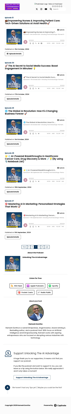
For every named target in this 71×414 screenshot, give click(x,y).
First (24, 247)
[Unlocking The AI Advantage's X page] (37, 9)
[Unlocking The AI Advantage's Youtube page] (45, 9)
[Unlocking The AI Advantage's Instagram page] (40, 9)
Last (46, 247)
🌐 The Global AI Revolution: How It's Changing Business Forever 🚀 (31, 112)
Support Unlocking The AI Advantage (32, 377)
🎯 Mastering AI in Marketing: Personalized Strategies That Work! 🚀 (35, 205)
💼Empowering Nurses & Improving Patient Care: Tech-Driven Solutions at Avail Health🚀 (32, 22)
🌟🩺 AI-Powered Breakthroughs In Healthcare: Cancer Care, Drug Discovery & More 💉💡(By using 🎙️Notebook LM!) (34, 159)
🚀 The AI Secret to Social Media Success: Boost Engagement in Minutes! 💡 (31, 67)
